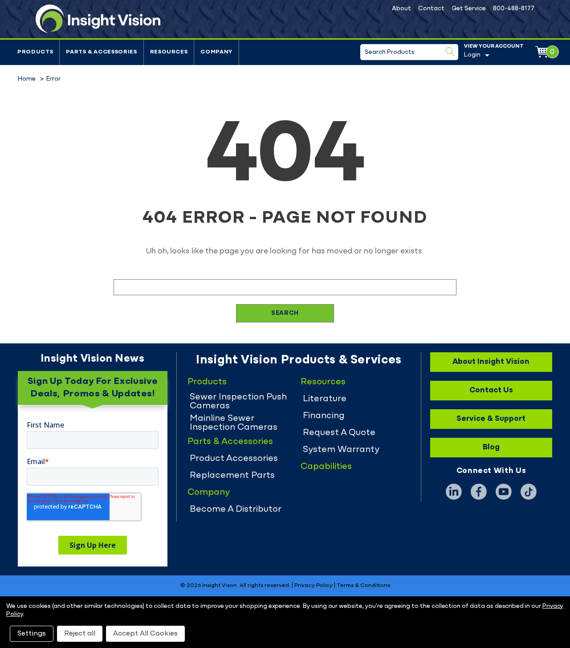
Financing (324, 416)
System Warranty (341, 450)
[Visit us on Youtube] (504, 492)
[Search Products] (450, 51)
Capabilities (326, 467)
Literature (324, 399)
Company (216, 52)
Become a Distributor (235, 509)
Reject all (79, 634)
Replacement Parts (232, 476)
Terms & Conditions (363, 585)
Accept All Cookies (145, 634)
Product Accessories (234, 459)
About (401, 9)
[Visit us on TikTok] (529, 492)
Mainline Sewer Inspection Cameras (233, 423)
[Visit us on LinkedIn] (454, 492)
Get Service (469, 9)
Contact (431, 9)
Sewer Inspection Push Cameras (238, 401)
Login (472, 55)
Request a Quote (339, 433)
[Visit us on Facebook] (479, 492)
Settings (31, 634)
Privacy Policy (313, 585)
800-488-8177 (513, 9)
